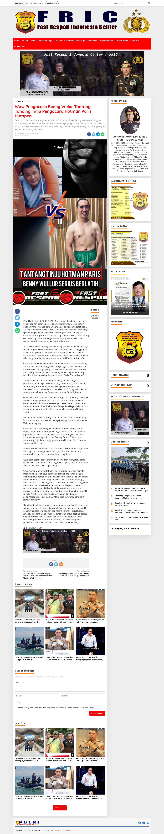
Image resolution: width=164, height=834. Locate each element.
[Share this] (89, 134)
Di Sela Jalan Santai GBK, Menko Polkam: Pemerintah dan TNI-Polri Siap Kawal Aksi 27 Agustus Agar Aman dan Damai (59, 621)
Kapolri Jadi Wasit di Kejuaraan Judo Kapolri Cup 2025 (131, 504)
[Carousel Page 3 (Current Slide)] (130, 312)
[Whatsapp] (102, 134)
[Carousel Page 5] (136, 312)
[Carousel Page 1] (124, 312)
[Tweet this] (93, 134)
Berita (17, 135)
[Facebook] (51, 564)
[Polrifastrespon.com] (82, 22)
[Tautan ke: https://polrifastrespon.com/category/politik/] (148, 272)
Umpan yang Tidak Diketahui (125, 528)
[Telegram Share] (98, 134)
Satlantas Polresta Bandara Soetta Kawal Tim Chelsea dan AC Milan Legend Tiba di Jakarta (132, 489)
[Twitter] (56, 564)
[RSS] (61, 564)
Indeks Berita (69, 830)
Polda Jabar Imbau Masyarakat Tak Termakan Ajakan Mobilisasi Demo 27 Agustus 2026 (59, 658)
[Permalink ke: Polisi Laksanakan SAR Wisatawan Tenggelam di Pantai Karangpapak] (29, 641)
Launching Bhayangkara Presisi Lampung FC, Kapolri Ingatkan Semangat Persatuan (128, 497)
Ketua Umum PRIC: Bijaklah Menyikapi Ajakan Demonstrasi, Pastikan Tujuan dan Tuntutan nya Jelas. (89, 658)
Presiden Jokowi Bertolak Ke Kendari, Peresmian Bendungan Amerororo (74, 573)
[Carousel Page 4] (133, 312)
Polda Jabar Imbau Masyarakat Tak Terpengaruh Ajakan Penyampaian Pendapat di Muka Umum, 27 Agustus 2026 (90, 621)
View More (60, 807)
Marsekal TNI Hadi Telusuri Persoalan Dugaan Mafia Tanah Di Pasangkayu (129, 305)
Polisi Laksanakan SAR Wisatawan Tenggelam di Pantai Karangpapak (29, 658)
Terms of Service (54, 830)
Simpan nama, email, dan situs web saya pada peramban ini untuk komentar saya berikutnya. (55, 708)
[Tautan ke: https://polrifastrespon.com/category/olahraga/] (148, 442)
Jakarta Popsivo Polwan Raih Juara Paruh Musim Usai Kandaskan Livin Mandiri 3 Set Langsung (37, 574)
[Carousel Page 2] (127, 312)
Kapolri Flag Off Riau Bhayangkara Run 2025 (131, 518)
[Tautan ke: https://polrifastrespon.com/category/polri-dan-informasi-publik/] (148, 385)
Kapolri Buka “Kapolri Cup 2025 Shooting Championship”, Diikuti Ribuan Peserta (131, 511)
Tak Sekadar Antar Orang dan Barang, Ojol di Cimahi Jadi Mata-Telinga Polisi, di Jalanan (28, 621)
